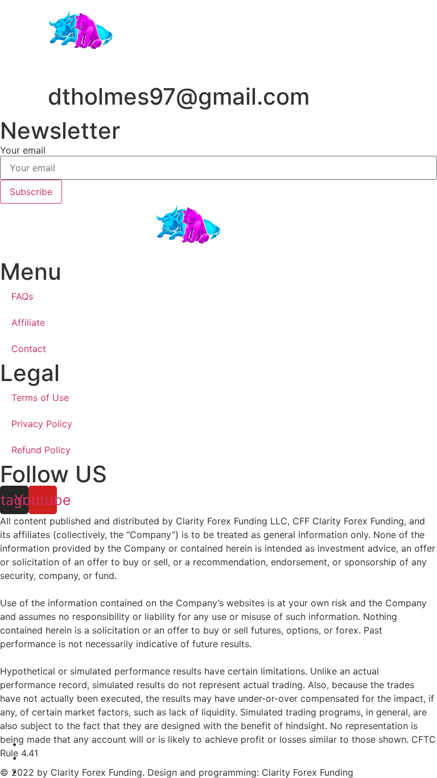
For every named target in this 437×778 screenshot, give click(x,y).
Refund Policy (41, 450)
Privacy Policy (41, 423)
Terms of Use (40, 397)
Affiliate (28, 322)
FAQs (22, 296)
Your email (23, 150)
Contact (28, 348)
